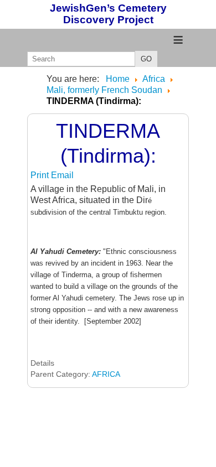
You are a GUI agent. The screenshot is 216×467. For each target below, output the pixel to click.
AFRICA (106, 374)
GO (146, 59)
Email (62, 175)
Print (40, 175)
